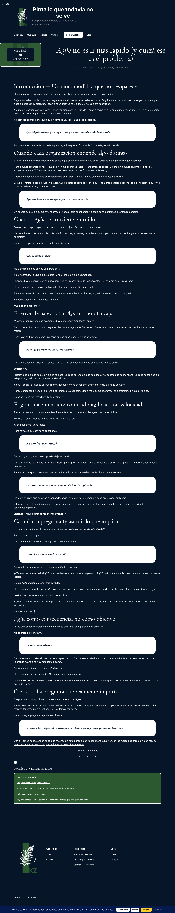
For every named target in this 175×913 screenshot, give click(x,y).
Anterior (81, 750)
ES (7, 3)
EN (3, 3)
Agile (25, 462)
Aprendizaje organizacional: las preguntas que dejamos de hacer (46, 788)
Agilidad (88, 67)
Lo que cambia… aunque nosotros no (33, 782)
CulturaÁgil (98, 67)
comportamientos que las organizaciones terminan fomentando (49, 744)
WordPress (31, 897)
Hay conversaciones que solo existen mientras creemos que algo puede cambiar (52, 800)
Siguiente (93, 750)
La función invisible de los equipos (32, 794)
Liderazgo (108, 67)
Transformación (121, 67)
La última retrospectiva (27, 777)
